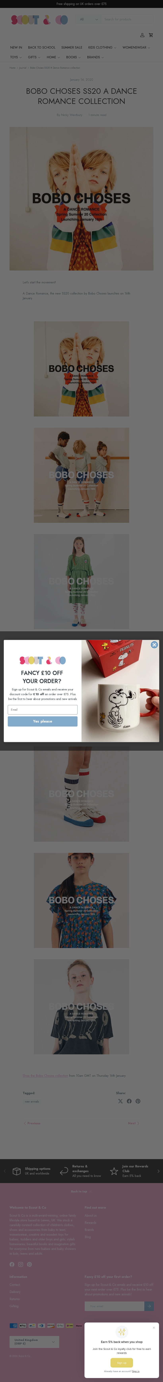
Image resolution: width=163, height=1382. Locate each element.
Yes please (42, 721)
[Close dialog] (154, 644)
